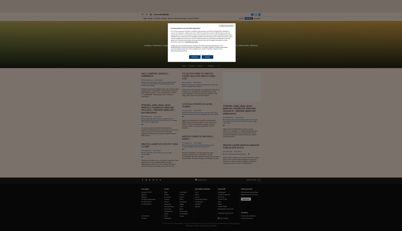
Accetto (207, 57)
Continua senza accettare (226, 25)
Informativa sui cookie (192, 42)
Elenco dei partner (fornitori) (179, 50)
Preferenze (195, 57)
